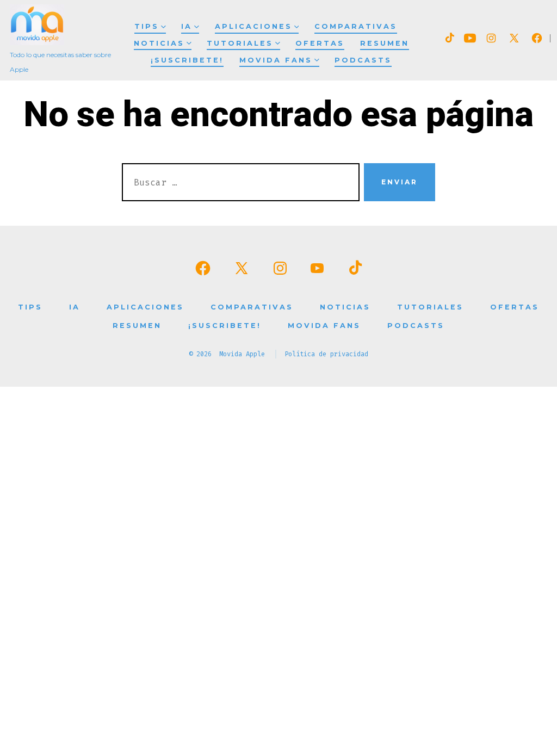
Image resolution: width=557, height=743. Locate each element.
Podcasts (363, 60)
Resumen (384, 43)
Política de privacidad (326, 354)
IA (186, 26)
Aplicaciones (253, 26)
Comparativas (355, 26)
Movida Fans (275, 60)
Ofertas (319, 43)
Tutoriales (240, 43)
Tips (146, 26)
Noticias (159, 43)
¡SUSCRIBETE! (187, 60)
